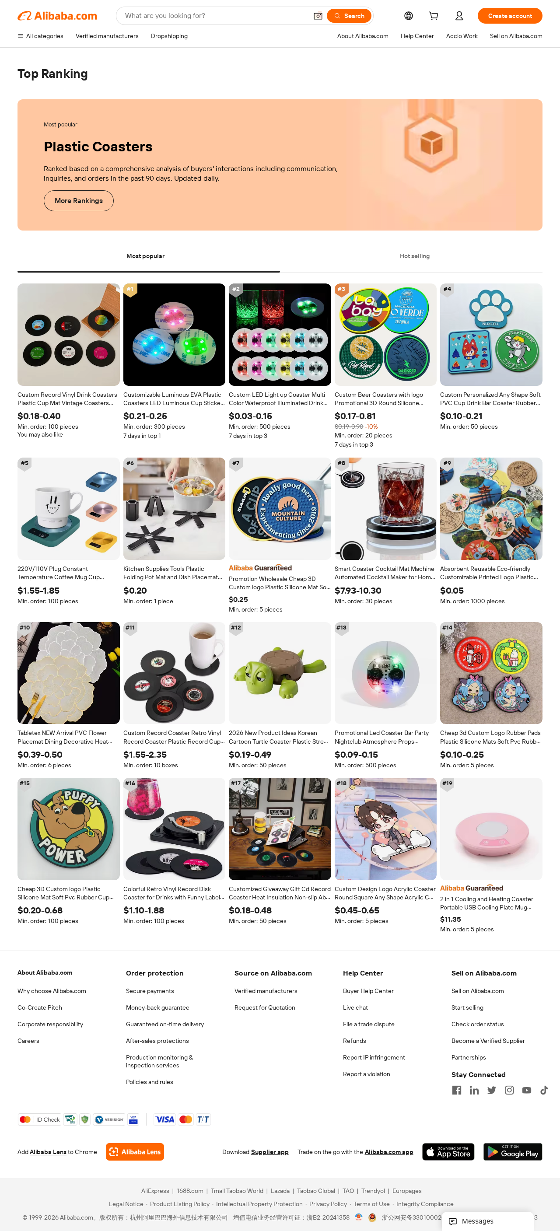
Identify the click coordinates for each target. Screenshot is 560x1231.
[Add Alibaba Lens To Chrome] (135, 1152)
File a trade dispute (369, 1024)
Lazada (280, 1191)
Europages (407, 1191)
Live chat (355, 1007)
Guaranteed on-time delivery (165, 1024)
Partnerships (469, 1057)
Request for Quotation (264, 1007)
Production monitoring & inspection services (159, 1061)
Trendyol (373, 1191)
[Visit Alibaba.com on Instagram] (509, 1090)
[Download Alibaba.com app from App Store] (448, 1152)
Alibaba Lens (48, 1152)
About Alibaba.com (45, 972)
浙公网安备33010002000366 (423, 1217)
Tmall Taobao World (237, 1191)
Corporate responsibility (50, 1024)
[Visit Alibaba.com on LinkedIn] (474, 1090)
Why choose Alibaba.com (52, 990)
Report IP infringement (374, 1057)
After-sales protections (157, 1040)
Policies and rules (149, 1081)
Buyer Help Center (368, 990)
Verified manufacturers (266, 990)
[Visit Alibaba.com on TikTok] (544, 1090)
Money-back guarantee (157, 1007)
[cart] (435, 17)
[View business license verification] (359, 1218)
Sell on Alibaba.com (478, 990)
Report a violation (366, 1073)
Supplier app (270, 1152)
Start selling (467, 1007)
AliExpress (155, 1191)
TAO (348, 1191)
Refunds (354, 1040)
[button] (318, 15)
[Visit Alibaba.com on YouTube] (527, 1090)
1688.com (190, 1191)
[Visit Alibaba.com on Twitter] (491, 1090)
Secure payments (150, 990)
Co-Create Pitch (40, 1007)
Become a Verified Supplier (488, 1040)
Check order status (478, 1024)
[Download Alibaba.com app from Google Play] (512, 1152)
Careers (28, 1040)
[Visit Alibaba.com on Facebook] (457, 1090)
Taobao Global (316, 1191)
